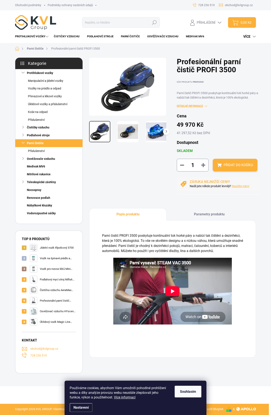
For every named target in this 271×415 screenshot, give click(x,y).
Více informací (125, 397)
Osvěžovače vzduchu (41, 158)
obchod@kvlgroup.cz (44, 348)
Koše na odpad (38, 112)
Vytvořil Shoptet (212, 409)
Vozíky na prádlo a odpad (44, 88)
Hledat (154, 22)
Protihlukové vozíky (40, 73)
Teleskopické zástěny (41, 182)
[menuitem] (32, 36)
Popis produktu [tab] (128, 214)
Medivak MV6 (36, 166)
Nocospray (34, 190)
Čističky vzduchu (38, 127)
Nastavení (81, 407)
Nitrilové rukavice (39, 174)
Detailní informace (190, 105)
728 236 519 (38, 355)
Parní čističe (35, 143)
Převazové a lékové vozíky (45, 96)
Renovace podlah (38, 197)
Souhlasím (188, 392)
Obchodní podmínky (28, 5)
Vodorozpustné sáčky (41, 213)
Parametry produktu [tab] (209, 214)
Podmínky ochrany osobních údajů (70, 5)
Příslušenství (36, 119)
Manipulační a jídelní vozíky (45, 80)
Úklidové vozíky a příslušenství (47, 104)
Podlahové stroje (38, 135)
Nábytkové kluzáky (39, 205)
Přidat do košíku (238, 165)
